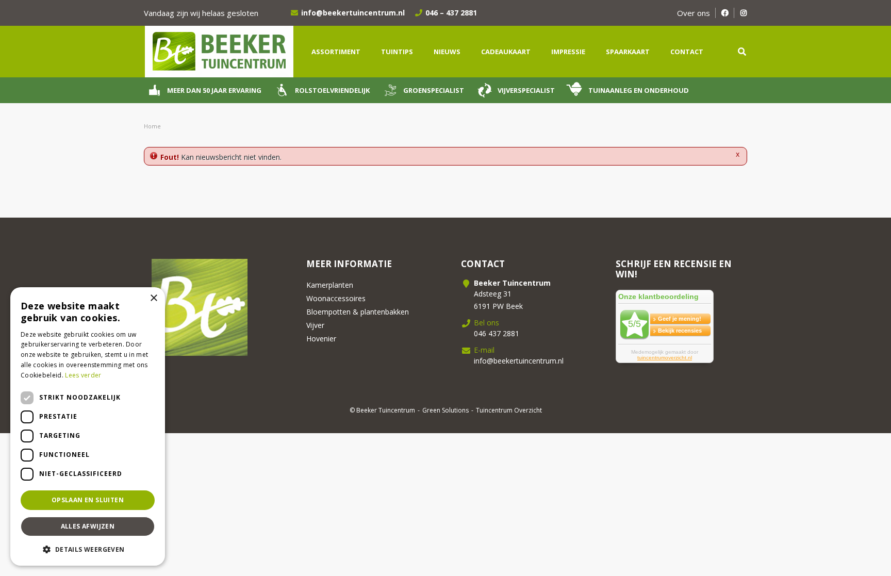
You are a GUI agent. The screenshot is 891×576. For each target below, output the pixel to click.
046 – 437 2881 (451, 13)
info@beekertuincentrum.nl (353, 13)
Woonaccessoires (336, 298)
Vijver (315, 325)
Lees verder (83, 375)
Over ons (693, 13)
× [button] (153, 298)
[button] (88, 549)
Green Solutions (445, 410)
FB (725, 13)
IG (743, 13)
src (742, 51)
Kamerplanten (329, 285)
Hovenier (321, 338)
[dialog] (87, 426)
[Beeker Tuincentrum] (218, 51)
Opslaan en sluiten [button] (88, 500)
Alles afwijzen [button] (88, 526)
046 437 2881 (496, 333)
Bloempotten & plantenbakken (357, 312)
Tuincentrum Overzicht (509, 410)
